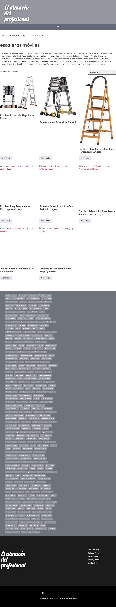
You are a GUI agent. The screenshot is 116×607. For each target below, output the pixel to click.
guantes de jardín (47, 425)
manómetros (17, 385)
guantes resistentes (38, 422)
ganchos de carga (21, 432)
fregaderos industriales (32, 435)
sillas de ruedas (44, 325)
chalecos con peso (23, 485)
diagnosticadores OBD (11, 455)
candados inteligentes (42, 495)
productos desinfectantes (12, 355)
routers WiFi (9, 338)
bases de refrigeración (11, 522)
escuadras (53, 445)
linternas (32, 392)
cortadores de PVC (10, 472)
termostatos (9, 308)
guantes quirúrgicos (50, 422)
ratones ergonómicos (11, 345)
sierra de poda (26, 328)
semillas (40, 331)
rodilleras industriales (40, 338)
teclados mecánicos (20, 311)
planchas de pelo (24, 358)
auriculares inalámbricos (12, 528)
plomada (51, 355)
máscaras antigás (10, 378)
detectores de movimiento (12, 458)
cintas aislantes (41, 482)
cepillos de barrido (45, 488)
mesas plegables (19, 375)
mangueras (52, 385)
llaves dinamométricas (11, 392)
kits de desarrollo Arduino (24, 412)
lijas (53, 392)
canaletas (53, 495)
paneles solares (42, 365)
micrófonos (48, 372)
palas (7, 368)
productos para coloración (40, 351)
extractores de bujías (44, 438)
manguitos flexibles (28, 385)
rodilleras (51, 338)
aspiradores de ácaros (41, 528)
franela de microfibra (46, 435)
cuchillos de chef (50, 465)
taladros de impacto (32, 311)
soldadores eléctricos (36, 321)
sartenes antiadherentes (23, 335)
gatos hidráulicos (10, 432)
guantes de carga (26, 428)
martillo (20, 378)
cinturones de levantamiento (28, 478)
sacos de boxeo (48, 335)
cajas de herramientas (25, 505)
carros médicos (35, 492)
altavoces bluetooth (26, 532)
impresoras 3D (22, 418)
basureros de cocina (47, 518)
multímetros (9, 372)
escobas (8, 448)
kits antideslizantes (50, 412)
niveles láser (46, 368)
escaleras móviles (27, 448)
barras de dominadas (50, 522)
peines (47, 361)
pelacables (39, 361)
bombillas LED (36, 512)
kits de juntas (35, 408)
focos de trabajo (9, 438)
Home (5, 35)
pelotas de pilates (30, 361)
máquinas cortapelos (24, 381)
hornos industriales (34, 418)
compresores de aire (41, 472)
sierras (18, 328)
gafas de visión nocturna (34, 432)
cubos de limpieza (22, 468)
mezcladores (9, 375)
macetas (28, 388)
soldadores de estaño (50, 321)
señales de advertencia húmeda (13, 331)
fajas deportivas (20, 438)
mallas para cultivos (18, 388)
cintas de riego (18, 482)
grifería (46, 428)
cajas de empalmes (38, 505)
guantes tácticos (26, 422)
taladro (42, 311)
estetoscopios (22, 442)
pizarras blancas (35, 358)
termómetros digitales (35, 308)
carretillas (31, 495)
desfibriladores (43, 462)
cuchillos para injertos (37, 465)
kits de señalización (22, 401)
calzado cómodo (39, 502)
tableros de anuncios (43, 315)
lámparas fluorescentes (25, 395)
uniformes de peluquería (33, 298)
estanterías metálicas (49, 442)
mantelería (8, 385)
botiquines (40, 508)
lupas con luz (36, 388)
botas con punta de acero (24, 512)
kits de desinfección (11, 412)
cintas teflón (9, 482)
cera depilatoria (46, 485)
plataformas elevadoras (11, 358)
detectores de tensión (38, 455)
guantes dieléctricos (11, 425)
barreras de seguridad (36, 522)
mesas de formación (31, 375)
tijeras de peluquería (44, 305)
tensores (46, 308)
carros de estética (22, 495)
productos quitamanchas (25, 351)
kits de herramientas (47, 408)
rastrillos (21, 345)
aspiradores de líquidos (27, 528)
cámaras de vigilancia (44, 498)
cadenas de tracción (10, 508)
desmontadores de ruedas (12, 462)
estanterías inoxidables (11, 445)
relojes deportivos (18, 341)
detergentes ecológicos (24, 455)
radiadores (40, 345)
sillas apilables (9, 328)
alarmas (36, 532)
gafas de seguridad (47, 432)
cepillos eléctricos (33, 488)
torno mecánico (9, 305)
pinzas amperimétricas (11, 361)
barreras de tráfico (24, 522)
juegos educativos (30, 415)
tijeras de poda (32, 305)
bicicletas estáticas (46, 515)
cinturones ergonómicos (12, 478)
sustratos (31, 318)
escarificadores (16, 448)
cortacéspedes (21, 472)
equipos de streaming (11, 452)
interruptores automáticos (43, 415)
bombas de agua (46, 512)
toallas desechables (21, 305)
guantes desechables (24, 425)
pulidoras (8, 348)
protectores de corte (50, 348)
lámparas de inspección (11, 398)
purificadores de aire (51, 345)
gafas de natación (10, 435)
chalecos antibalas (35, 485)
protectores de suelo (37, 348)
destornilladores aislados (40, 458)
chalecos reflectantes (11, 485)
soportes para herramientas (43, 318)
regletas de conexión (41, 341)
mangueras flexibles (41, 385)
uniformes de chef (46, 298)
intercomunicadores (11, 418)
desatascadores (25, 465)
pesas (21, 361)
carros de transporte (47, 492)
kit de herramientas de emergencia (14, 415)
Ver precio (6, 158)
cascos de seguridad (18, 492)
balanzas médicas (34, 525)
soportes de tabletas (11, 321)
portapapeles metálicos (40, 355)
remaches (8, 341)
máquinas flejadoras (11, 381)
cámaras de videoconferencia (13, 502)
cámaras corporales (27, 502)
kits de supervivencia (47, 398)
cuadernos (40, 468)
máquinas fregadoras (44, 378)
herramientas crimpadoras (12, 422)
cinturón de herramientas (44, 478)
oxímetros (14, 368)
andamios (16, 532)
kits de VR (36, 398)
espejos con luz (24, 445)
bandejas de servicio (11, 525)
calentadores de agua (51, 502)
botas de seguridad (10, 512)
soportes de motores (23, 321)
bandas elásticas (23, 525)
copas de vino (30, 472)
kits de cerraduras (38, 412)
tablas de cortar (22, 318)
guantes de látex (36, 425)
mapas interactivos (36, 381)
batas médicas (35, 518)
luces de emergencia (48, 388)
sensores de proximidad (38, 328)
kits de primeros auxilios (12, 408)
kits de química (40, 405)
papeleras (21, 365)
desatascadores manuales (12, 465)
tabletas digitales (30, 315)
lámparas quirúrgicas (11, 395)
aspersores (8, 532)
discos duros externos (39, 452)
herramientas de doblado (48, 418)
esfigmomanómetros (43, 445)
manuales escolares (49, 381)
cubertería (32, 468)
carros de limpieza (10, 495)
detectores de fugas (26, 458)
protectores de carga (11, 351)
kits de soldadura (10, 401)
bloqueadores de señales (33, 515)
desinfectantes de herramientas (29, 462)
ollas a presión (36, 368)
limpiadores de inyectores (43, 392)
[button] (58, 26)
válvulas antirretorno (45, 295)
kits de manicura (25, 408)
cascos (27, 492)
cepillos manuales (21, 488)
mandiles (8, 388)
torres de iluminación (45, 301)
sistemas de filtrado (11, 325)
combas (18, 475)
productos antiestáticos (26, 355)
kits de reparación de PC (45, 401)
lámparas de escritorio (25, 398)
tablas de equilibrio (10, 318)
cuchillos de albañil (10, 468)
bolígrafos (21, 515)
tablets (21, 315)
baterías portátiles (24, 518)
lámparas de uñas (38, 395)
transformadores (33, 301)
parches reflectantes (11, 365)
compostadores (9, 475)
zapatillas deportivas (11, 295)
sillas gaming (22, 325)
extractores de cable (31, 438)
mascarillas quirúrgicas (45, 375)
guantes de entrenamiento (12, 428)
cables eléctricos (31, 508)
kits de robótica (33, 401)
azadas (43, 525)
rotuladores (18, 338)
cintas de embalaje (29, 482)
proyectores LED (17, 348)
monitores (30, 372)
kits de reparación (29, 405)
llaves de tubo (23, 392)
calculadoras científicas (11, 505)
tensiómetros (9, 311)
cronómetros (49, 468)
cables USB (21, 508)
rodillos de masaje (28, 338)
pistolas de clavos (46, 358)
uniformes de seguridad (18, 298)
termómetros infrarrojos (21, 308)
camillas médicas (10, 498)
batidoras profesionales (11, 518)
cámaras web (20, 498)
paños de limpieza (31, 365)
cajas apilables (49, 505)
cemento (8, 492)
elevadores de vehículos (25, 452)
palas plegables (52, 365)
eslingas (33, 445)
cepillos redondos (10, 488)
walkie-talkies (22, 295)
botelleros (48, 508)
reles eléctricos (29, 341)
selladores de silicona (50, 331)
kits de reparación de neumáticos (14, 405)
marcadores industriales (30, 378)
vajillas (8, 298)
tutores (8, 301)
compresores (52, 472)
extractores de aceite (11, 442)
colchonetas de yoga (28, 475)
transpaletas (23, 301)
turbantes (14, 301)
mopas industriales (20, 372)
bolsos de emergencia (11, 515)
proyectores (27, 348)
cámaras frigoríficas (31, 498)
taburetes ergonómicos (11, 315)
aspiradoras (52, 528)
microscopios (39, 372)
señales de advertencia (29, 331)
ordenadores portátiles (24, 368)
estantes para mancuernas (34, 442)
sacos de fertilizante (37, 335)
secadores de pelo (10, 335)
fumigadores (20, 435)
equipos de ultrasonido (40, 448)
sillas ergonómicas (32, 325)
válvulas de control (33, 295)
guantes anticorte (37, 428)
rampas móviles (31, 345)
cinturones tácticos (40, 475)
